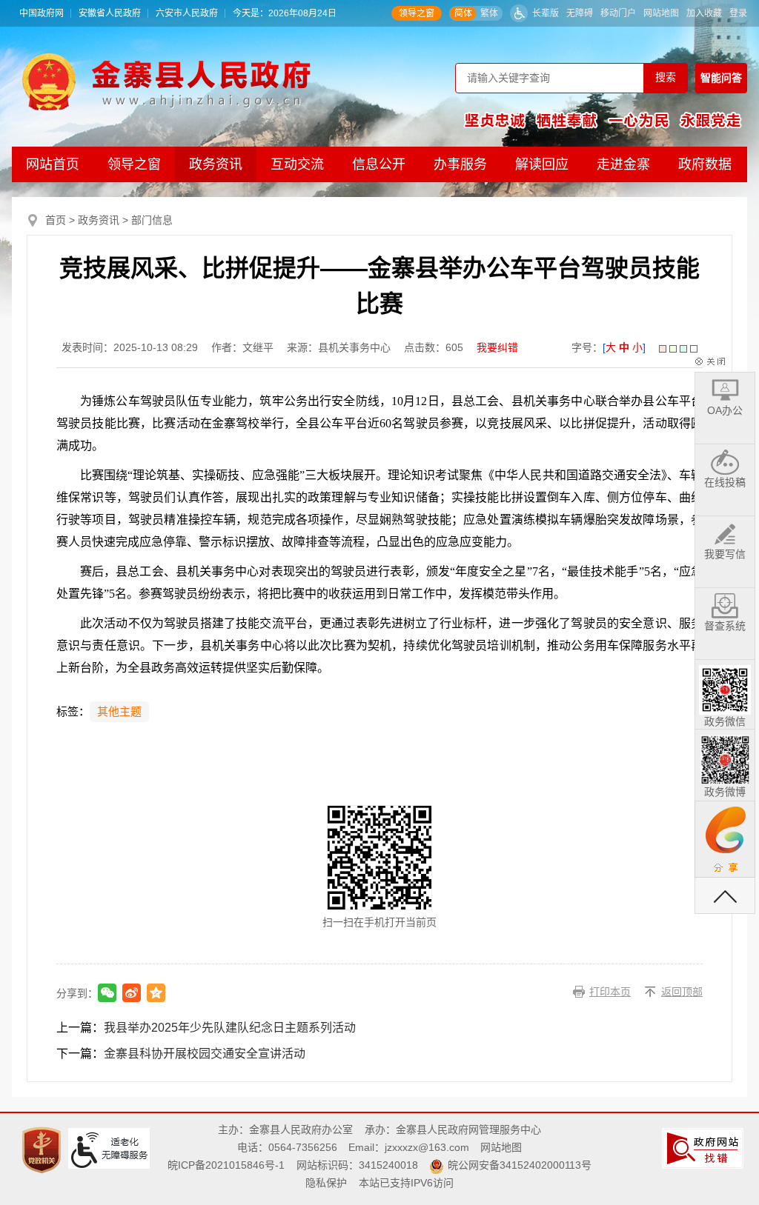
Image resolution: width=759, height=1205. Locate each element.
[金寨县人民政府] (166, 81)
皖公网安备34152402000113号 (519, 1165)
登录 (738, 13)
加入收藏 (704, 13)
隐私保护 (326, 1183)
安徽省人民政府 (110, 13)
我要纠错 (497, 347)
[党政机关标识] (43, 1149)
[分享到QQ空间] (156, 993)
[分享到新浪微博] (131, 993)
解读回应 (542, 164)
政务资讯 (215, 164)
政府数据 (705, 164)
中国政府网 (41, 13)
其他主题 (119, 712)
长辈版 (545, 13)
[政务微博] (725, 757)
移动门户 (618, 13)
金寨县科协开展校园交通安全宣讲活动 (204, 1053)
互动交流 (297, 164)
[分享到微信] (107, 993)
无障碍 (579, 13)
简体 (463, 13)
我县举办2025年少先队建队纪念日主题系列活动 (230, 1027)
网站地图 (661, 13)
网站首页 (52, 164)
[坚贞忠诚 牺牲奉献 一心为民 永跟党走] (602, 120)
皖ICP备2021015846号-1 (226, 1165)
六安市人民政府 (187, 13)
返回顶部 (682, 992)
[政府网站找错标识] (704, 1148)
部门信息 (152, 220)
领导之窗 (416, 13)
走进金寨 (623, 164)
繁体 (489, 13)
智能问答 (721, 78)
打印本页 (610, 992)
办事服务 (460, 164)
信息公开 (378, 164)
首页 (55, 220)
